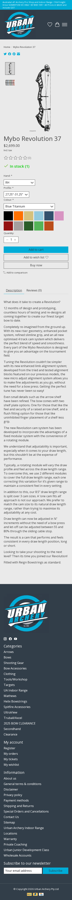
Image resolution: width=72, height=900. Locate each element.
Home (7, 47)
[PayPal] (29, 895)
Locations (10, 833)
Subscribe (55, 871)
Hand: (8, 175)
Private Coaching (15, 844)
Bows (7, 657)
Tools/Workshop (15, 679)
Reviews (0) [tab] (34, 290)
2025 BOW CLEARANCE (19, 723)
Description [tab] (14, 290)
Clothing (10, 674)
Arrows (9, 652)
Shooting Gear (14, 663)
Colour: (9, 199)
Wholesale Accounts (17, 855)
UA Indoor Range (16, 690)
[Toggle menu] (64, 24)
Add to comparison (17, 272)
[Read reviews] (16, 158)
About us (10, 778)
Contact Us (11, 817)
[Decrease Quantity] (7, 239)
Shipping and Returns (19, 806)
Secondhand (12, 729)
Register (9, 748)
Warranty (10, 839)
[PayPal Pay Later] (35, 895)
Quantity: (9, 233)
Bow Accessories (15, 668)
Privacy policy (13, 795)
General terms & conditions (22, 784)
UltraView (10, 712)
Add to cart (36, 250)
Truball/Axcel (13, 718)
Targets (9, 685)
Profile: (8, 187)
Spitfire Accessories (17, 707)
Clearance (10, 734)
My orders (11, 754)
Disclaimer (11, 789)
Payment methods (16, 800)
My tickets (11, 759)
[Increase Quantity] (15, 239)
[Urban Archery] (20, 24)
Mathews (10, 696)
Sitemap (9, 822)
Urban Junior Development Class (26, 850)
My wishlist (11, 765)
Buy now (36, 265)
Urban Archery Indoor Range (24, 828)
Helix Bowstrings (15, 701)
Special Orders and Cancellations (26, 811)
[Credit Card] (41, 895)
